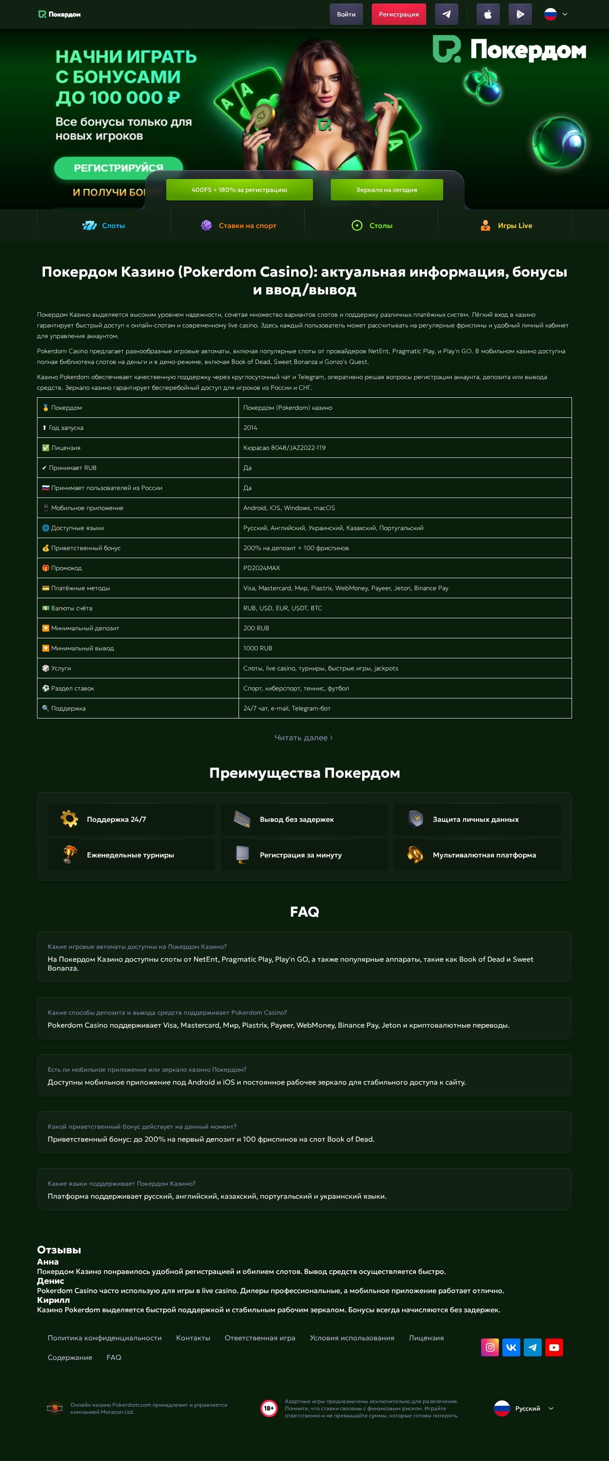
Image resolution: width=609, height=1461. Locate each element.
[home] (59, 14)
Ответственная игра (260, 1337)
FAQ (114, 1357)
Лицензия (426, 1337)
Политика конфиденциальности (105, 1337)
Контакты (193, 1337)
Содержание (70, 1357)
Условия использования (352, 1337)
